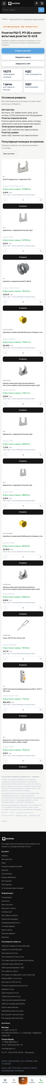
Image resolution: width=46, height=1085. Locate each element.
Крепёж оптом (8, 989)
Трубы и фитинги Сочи (11, 996)
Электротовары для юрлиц (13, 1003)
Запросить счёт (23, 63)
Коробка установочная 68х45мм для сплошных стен (23, 332)
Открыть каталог (23, 50)
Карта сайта (7, 930)
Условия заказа (8, 926)
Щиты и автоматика (10, 1007)
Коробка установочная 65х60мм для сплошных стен (23, 536)
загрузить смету (21, 815)
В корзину (23, 206)
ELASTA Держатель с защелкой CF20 (17, 179)
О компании (7, 897)
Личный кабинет (8, 933)
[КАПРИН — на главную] (20, 3)
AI (23, 1081)
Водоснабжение (9, 877)
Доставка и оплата (10, 915)
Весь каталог (9, 153)
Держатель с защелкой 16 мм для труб (17, 485)
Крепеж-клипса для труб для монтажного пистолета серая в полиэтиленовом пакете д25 (21, 588)
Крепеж (5, 870)
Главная (4, 19)
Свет (4, 863)
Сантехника (7, 873)
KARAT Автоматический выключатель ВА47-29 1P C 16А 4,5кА (22, 690)
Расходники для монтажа (12, 1018)
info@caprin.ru (9, 1048)
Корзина (5, 937)
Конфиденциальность (11, 922)
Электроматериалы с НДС (13, 967)
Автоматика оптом (10, 953)
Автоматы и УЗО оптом (11, 982)
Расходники (7, 884)
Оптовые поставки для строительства (18, 975)
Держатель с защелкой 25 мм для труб (17, 434)
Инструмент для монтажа (12, 1014)
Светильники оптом (10, 993)
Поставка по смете (10, 971)
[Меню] (4, 3)
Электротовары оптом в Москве (16, 946)
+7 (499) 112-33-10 (9, 1030)
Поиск (14, 1082)
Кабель (5, 855)
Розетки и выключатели (12, 866)
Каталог (5, 1082)
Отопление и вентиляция (12, 888)
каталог (4, 821)
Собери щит (7, 912)
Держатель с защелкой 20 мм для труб (17, 230)
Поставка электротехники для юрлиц (18, 960)
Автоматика (7, 859)
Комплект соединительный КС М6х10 (17, 281)
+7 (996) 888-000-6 (10, 1042)
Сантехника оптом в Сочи (13, 956)
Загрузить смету (23, 57)
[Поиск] (41, 9)
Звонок (41, 1082)
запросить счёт (34, 815)
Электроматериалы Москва (14, 1000)
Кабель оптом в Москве (12, 949)
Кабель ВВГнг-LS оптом (12, 978)
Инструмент (7, 881)
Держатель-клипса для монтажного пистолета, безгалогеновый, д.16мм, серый (21, 741)
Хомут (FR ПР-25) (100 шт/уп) (14, 638)
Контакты (6, 901)
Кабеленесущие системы (12, 1011)
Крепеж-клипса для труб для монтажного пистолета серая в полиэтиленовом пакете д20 (21, 384)
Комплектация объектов (12, 964)
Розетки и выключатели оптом (15, 985)
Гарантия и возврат (10, 919)
